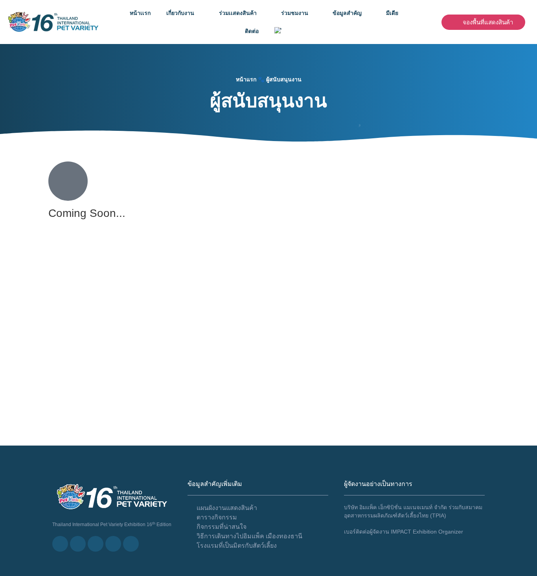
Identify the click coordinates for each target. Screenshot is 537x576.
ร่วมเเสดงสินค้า (238, 13)
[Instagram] (131, 544)
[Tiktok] (113, 544)
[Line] (60, 544)
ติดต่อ (252, 31)
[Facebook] (78, 544)
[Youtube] (95, 544)
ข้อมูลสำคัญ (347, 13)
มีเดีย (392, 13)
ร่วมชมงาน (294, 13)
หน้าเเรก (140, 13)
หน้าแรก (246, 79)
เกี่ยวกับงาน (180, 13)
